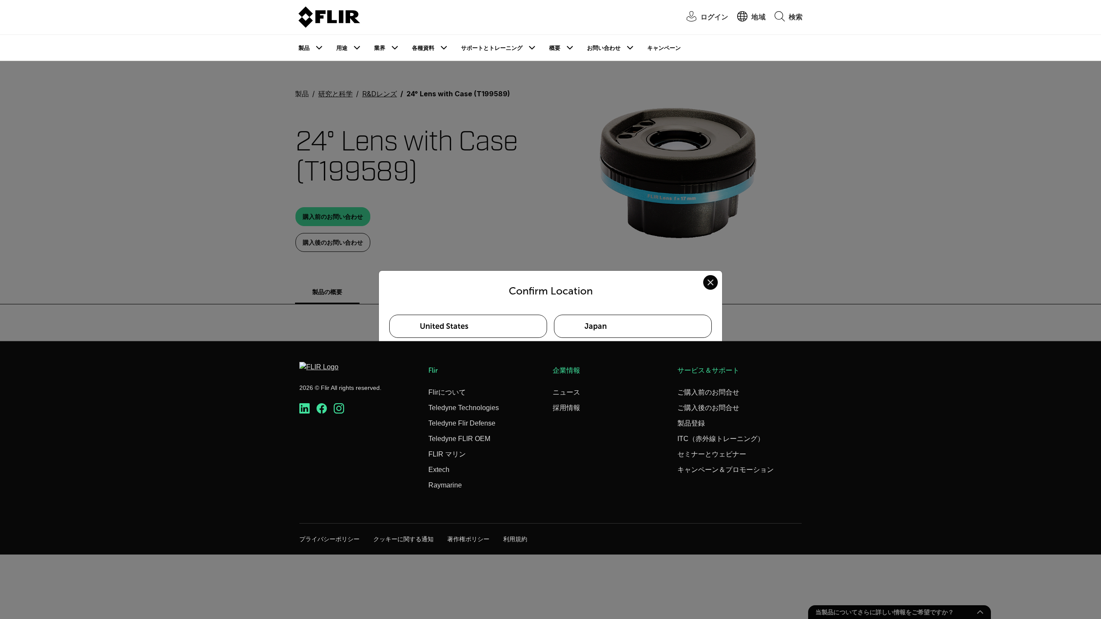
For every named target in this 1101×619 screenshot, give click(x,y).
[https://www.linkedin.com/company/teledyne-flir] (304, 408)
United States (444, 326)
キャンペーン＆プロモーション (725, 469)
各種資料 (423, 48)
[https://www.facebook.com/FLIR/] (322, 408)
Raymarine (445, 485)
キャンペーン (664, 48)
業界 (379, 48)
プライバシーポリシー (329, 539)
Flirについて (447, 392)
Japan (595, 326)
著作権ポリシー (468, 539)
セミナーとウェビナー (711, 454)
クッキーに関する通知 (403, 539)
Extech (438, 469)
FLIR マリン (447, 454)
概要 (554, 48)
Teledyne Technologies (463, 407)
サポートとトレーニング (492, 48)
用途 (342, 48)
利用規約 (515, 539)
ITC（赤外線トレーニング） (720, 438)
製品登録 (691, 423)
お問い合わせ (604, 48)
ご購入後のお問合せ (708, 407)
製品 (304, 48)
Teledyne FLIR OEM (459, 438)
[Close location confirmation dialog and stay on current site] (710, 282)
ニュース (566, 392)
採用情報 (566, 407)
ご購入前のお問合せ (708, 392)
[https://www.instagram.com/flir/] (339, 408)
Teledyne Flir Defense (461, 423)
